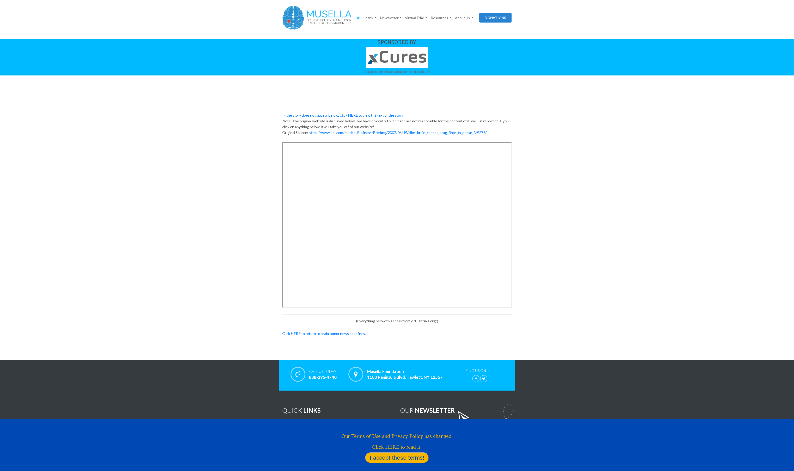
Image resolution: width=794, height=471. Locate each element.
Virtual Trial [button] (414, 18)
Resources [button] (440, 18)
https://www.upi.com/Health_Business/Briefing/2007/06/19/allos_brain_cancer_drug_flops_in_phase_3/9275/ (398, 132)
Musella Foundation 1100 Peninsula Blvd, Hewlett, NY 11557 (405, 374)
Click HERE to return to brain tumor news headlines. (324, 333)
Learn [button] (368, 18)
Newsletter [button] (389, 18)
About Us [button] (462, 18)
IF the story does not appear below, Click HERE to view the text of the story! (343, 115)
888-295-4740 (323, 374)
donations (495, 18)
